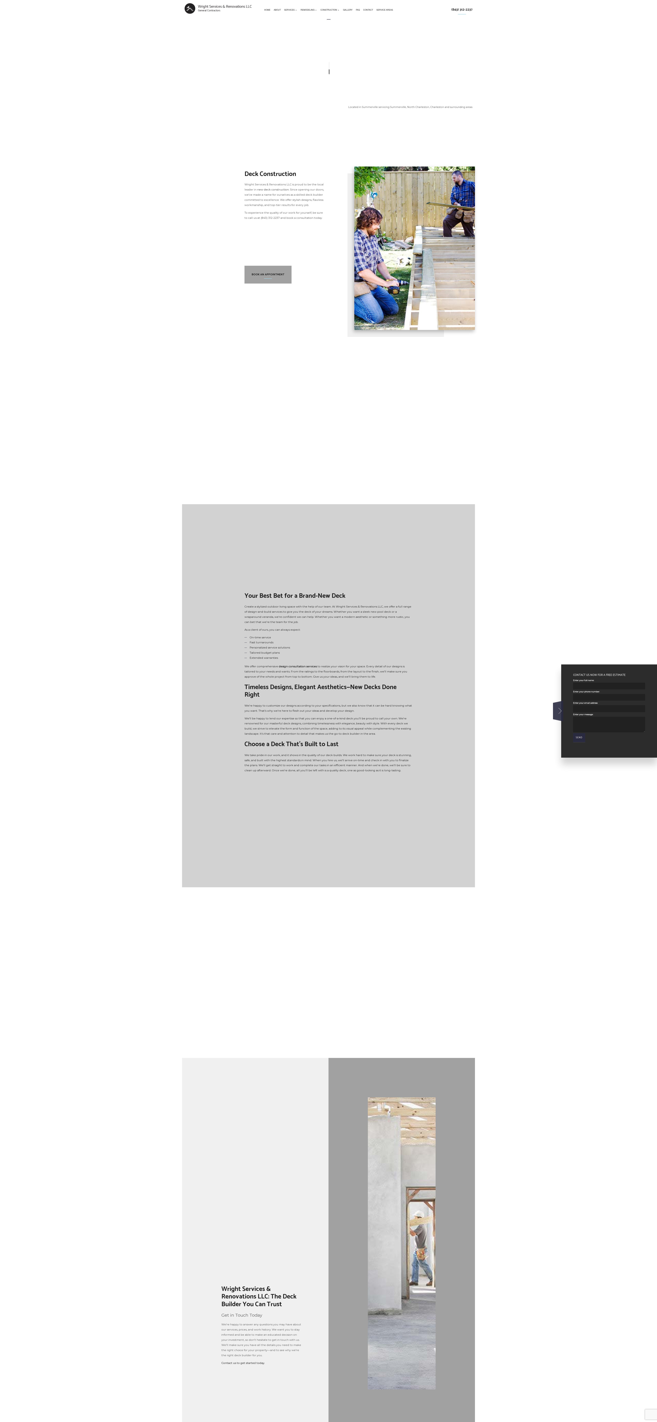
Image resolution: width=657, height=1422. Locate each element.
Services (289, 9)
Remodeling (307, 9)
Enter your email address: (585, 703)
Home (267, 9)
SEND (579, 738)
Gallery (347, 9)
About (277, 9)
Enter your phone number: (586, 691)
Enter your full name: (583, 680)
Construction (328, 9)
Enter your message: (583, 714)
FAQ (358, 9)
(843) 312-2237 (461, 10)
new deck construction (273, 189)
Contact (368, 9)
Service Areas (384, 9)
